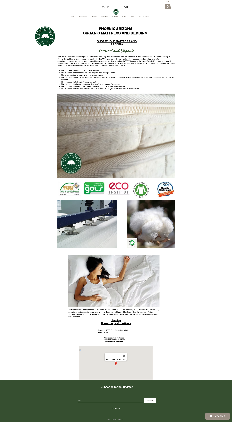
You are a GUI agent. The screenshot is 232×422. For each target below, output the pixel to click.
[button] (167, 5)
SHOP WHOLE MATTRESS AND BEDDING (117, 43)
